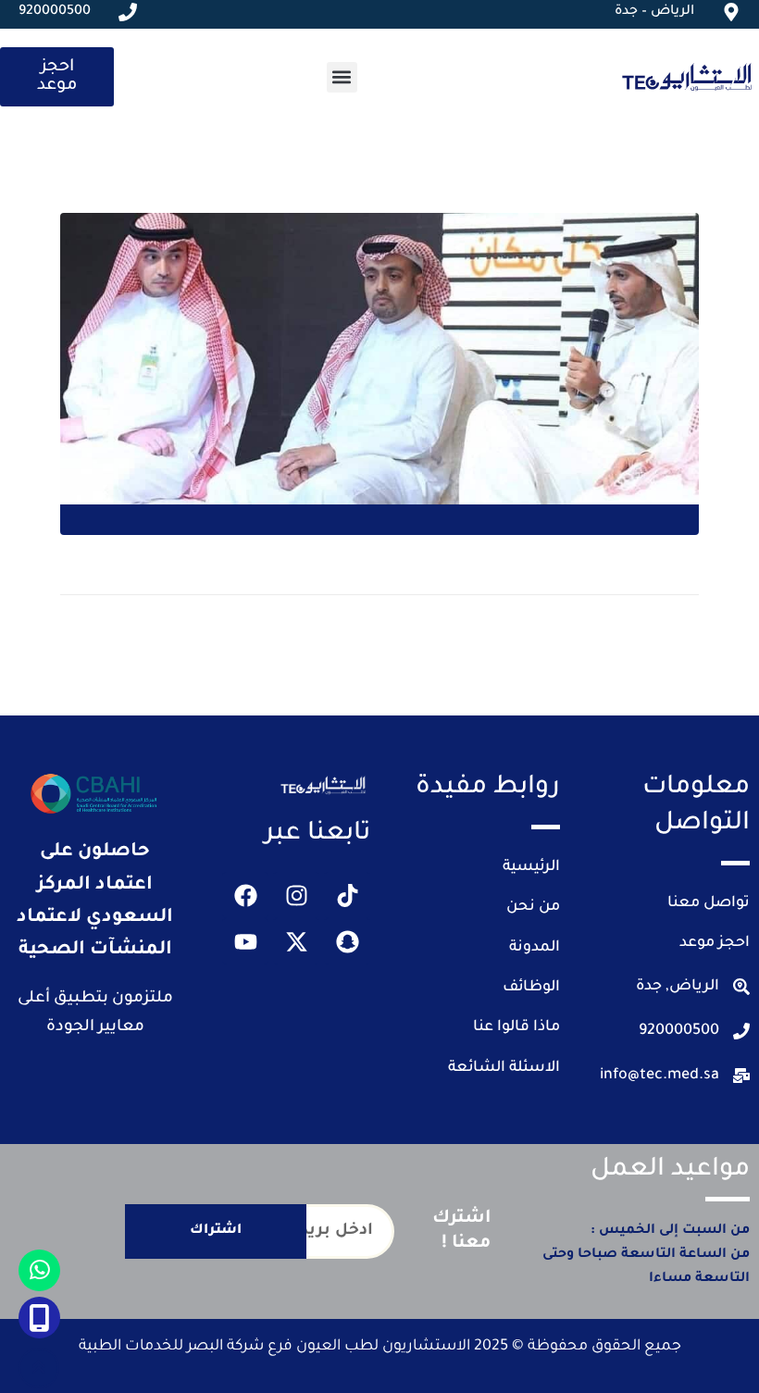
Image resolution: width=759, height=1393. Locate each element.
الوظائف (531, 987)
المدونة (534, 947)
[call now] (39, 1317)
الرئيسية (531, 867)
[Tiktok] (347, 895)
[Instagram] (296, 895)
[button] (342, 77)
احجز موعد (714, 943)
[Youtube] (245, 941)
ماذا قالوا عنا (516, 1027)
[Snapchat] (347, 941)
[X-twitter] (296, 941)
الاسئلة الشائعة (504, 1068)
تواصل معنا (708, 903)
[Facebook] (245, 895)
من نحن (533, 907)
